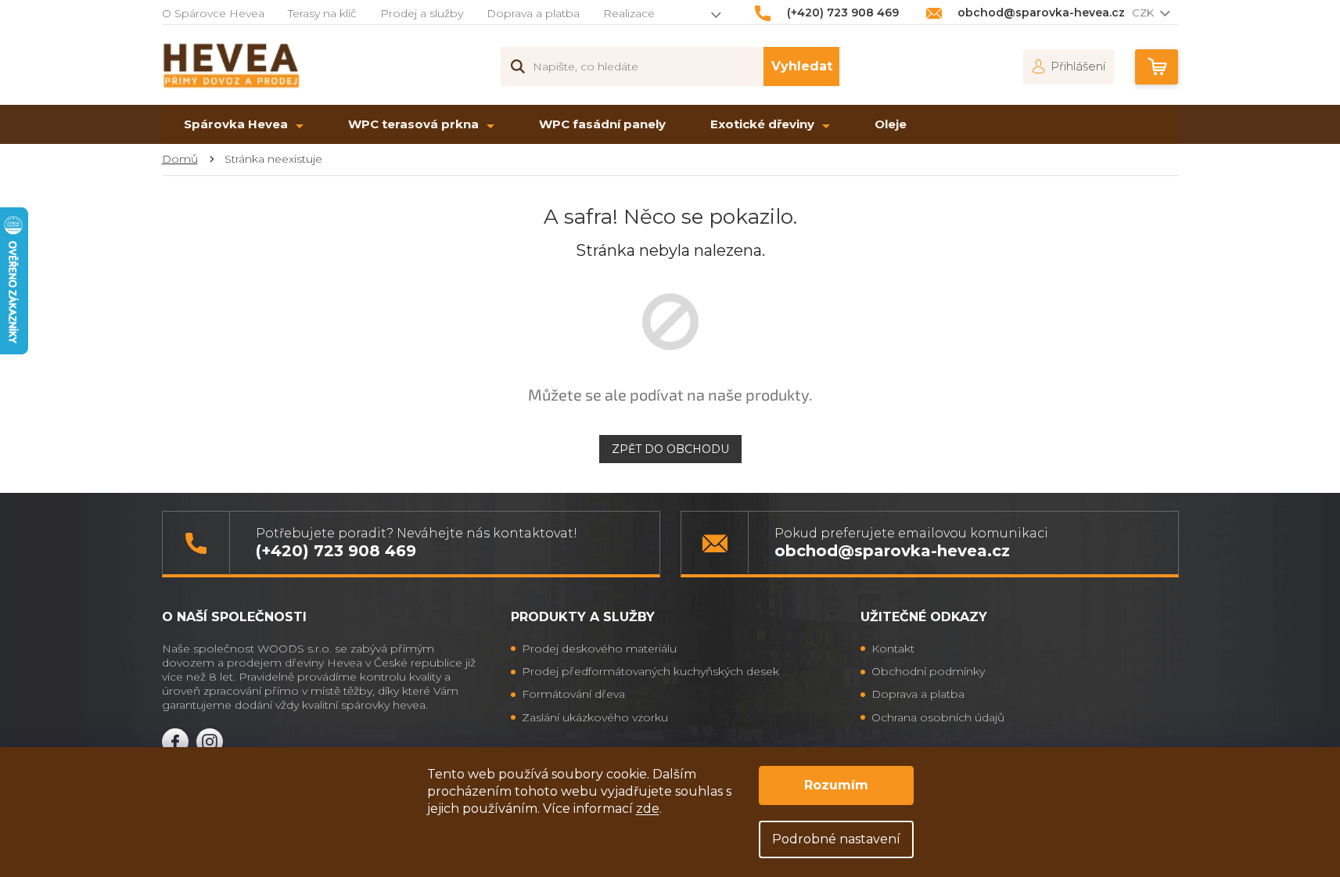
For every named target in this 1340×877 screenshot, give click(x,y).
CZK (1144, 12)
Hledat (801, 66)
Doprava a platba (533, 13)
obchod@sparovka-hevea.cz (892, 550)
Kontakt (892, 649)
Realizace (629, 13)
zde (647, 808)
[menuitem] (243, 124)
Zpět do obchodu (670, 449)
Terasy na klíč (322, 13)
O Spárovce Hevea (213, 13)
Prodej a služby (421, 13)
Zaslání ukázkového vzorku (595, 717)
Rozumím (836, 785)
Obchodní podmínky (928, 671)
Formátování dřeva (573, 694)
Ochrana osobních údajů (937, 717)
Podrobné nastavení (836, 839)
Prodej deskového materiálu (599, 649)
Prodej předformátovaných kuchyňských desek (650, 671)
